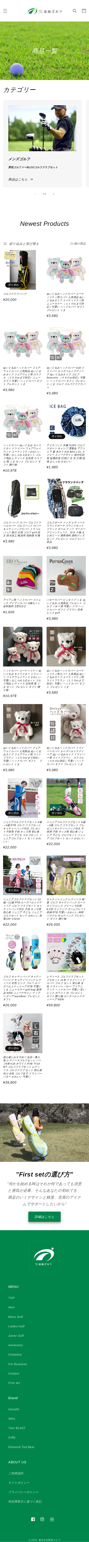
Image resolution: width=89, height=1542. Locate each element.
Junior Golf (16, 1335)
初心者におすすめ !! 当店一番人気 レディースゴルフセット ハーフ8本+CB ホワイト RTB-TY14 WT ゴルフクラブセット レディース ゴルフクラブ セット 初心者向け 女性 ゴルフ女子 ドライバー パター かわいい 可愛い (22, 1067)
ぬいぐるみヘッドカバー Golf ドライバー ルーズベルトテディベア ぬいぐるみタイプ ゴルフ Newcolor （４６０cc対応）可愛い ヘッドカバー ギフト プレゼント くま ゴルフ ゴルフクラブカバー (66, 377)
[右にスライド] (53, 194)
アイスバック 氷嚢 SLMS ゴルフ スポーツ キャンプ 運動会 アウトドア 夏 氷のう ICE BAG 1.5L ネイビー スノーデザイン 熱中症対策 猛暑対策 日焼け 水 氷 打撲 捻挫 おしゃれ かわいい (66, 453)
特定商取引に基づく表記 (25, 1501)
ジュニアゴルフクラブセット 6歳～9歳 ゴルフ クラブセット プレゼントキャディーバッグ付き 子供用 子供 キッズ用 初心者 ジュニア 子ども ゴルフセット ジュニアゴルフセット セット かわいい (66, 830)
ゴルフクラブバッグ (14, 293)
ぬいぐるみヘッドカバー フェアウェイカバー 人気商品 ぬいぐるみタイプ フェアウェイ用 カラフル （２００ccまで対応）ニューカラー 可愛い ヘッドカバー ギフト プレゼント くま (22, 376)
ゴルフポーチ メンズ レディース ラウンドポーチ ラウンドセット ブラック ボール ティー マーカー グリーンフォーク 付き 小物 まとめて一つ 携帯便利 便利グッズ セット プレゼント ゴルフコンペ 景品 (66, 532)
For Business (17, 1364)
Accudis (13, 1409)
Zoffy (12, 1437)
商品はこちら (18, 179)
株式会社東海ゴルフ (49, 1540)
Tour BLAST (16, 1428)
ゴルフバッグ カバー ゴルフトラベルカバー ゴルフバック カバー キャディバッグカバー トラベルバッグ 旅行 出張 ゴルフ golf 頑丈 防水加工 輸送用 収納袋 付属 (22, 529)
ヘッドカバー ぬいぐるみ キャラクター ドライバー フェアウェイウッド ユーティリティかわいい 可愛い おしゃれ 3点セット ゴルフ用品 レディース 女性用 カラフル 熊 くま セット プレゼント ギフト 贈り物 (22, 455)
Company (15, 1354)
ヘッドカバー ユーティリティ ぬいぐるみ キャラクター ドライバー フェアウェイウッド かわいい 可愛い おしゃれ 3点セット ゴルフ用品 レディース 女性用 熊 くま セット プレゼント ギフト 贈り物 (22, 680)
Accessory (15, 1345)
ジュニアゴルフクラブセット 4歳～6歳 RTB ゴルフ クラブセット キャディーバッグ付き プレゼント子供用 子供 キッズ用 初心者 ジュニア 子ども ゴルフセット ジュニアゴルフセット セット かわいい (22, 832)
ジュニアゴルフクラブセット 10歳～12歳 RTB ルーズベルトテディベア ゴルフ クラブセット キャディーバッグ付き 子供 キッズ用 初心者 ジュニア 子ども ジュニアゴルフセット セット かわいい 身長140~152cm (22, 909)
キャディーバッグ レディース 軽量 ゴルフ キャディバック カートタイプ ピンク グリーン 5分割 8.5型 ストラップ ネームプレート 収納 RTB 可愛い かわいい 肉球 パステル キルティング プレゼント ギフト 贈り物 (66, 909)
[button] (5, 10)
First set (14, 1383)
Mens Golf (15, 1317)
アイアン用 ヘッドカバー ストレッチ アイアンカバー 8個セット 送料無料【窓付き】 (22, 603)
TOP (11, 1298)
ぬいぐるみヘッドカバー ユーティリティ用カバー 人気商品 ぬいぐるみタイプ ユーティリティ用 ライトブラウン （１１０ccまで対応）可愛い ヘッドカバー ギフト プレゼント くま (66, 678)
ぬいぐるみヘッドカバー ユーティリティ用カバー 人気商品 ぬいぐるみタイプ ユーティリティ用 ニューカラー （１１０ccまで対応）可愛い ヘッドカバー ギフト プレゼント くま (66, 302)
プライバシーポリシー (23, 1492)
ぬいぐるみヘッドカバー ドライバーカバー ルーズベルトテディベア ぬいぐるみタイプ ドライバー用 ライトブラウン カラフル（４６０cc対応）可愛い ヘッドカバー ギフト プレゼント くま (66, 756)
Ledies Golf (16, 1326)
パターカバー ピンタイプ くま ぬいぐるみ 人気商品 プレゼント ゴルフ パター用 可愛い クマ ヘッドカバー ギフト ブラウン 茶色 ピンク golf (66, 606)
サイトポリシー (18, 1482)
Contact (13, 1373)
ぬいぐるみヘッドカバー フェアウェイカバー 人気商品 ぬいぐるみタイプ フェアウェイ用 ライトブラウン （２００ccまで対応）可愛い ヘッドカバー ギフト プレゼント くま (22, 756)
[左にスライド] (35, 194)
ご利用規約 (15, 1473)
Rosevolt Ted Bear (21, 1447)
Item (11, 1307)
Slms (11, 1418)
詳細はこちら (44, 1216)
